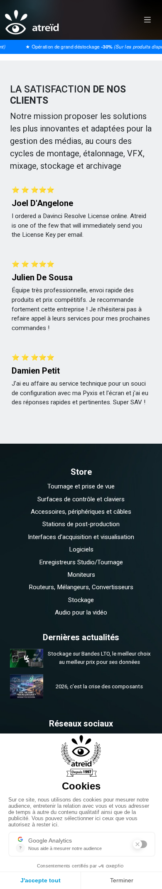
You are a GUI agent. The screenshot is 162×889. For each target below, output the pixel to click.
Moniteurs (81, 574)
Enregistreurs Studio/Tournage (81, 562)
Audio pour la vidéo (81, 612)
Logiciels (81, 549)
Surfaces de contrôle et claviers (81, 499)
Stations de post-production (81, 524)
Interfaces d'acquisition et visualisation (81, 537)
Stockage (81, 600)
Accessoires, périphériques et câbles (81, 511)
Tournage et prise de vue (81, 486)
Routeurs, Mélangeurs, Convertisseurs (81, 587)
